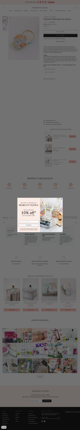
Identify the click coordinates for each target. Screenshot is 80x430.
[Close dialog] (61, 199)
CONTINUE (28, 225)
